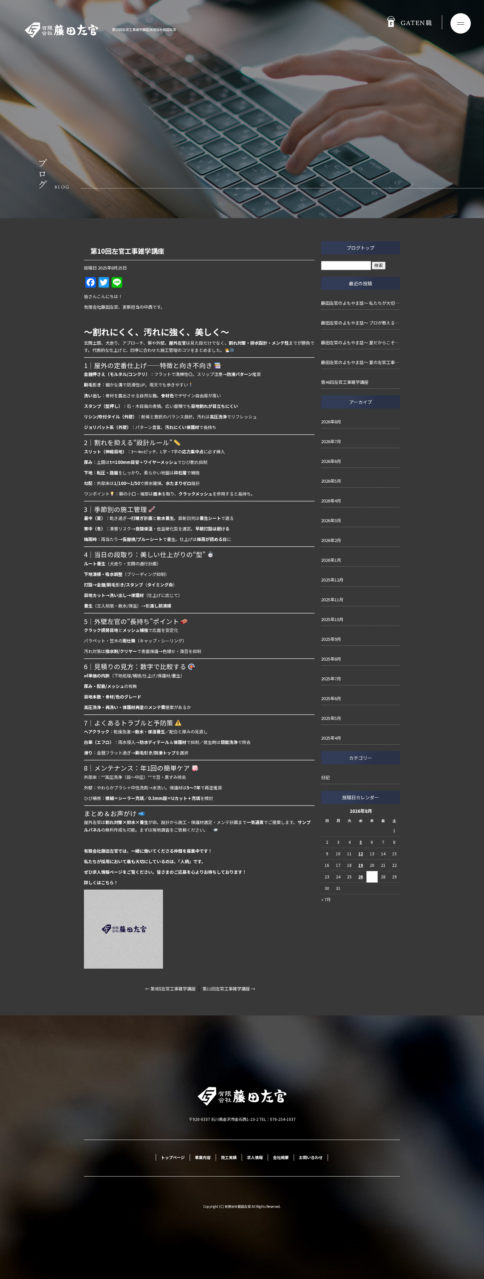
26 (360, 876)
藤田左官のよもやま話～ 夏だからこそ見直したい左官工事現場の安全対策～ (360, 342)
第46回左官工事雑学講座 (344, 382)
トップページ (173, 1157)
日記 (325, 777)
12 (360, 853)
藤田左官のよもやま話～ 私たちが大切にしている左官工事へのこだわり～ (360, 303)
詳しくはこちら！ (101, 882)
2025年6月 (331, 698)
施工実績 (229, 1157)
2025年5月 (331, 718)
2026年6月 (331, 461)
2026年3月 (331, 520)
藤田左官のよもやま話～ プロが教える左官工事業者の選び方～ (360, 323)
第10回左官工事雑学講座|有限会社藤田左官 (144, 29)
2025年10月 (332, 619)
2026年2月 (331, 540)
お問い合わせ (311, 1157)
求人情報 (255, 1157)
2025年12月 (332, 580)
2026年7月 (331, 441)
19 (360, 865)
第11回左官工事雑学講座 (228, 988)
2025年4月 (331, 738)
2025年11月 (332, 599)
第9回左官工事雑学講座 (170, 988)
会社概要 (281, 1157)
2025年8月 (331, 659)
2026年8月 (331, 421)
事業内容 (203, 1157)
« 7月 (326, 899)
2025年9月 (331, 639)
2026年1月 (331, 560)
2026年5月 (331, 481)
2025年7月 (331, 678)
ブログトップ (360, 247)
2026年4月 (331, 500)
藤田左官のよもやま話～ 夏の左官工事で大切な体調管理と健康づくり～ (360, 362)
